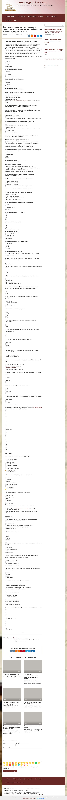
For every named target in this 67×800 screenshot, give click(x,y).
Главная (8, 778)
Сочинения (9, 20)
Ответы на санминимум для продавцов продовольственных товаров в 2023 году (54, 51)
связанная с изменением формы (20, 508)
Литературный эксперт (31, 2)
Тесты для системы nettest (11, 702)
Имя (4, 743)
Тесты (15, 20)
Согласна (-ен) (40, 798)
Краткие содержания (51, 16)
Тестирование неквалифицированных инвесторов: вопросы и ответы (31, 676)
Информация (21, 16)
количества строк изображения (21, 100)
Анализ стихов (32, 16)
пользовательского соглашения (11, 794)
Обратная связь (17, 778)
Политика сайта (28, 778)
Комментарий (6, 747)
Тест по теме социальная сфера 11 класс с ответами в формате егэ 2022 (11, 727)
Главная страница (10, 16)
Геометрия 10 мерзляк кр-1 (11, 674)
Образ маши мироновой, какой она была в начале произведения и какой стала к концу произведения (53, 31)
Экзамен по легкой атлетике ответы (32, 726)
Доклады (40, 16)
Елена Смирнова (17, 637)
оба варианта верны (11, 367)
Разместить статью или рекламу (14, 782)
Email (18, 743)
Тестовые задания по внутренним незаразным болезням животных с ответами (53, 41)
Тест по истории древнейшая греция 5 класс (32, 702)
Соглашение (38, 778)
